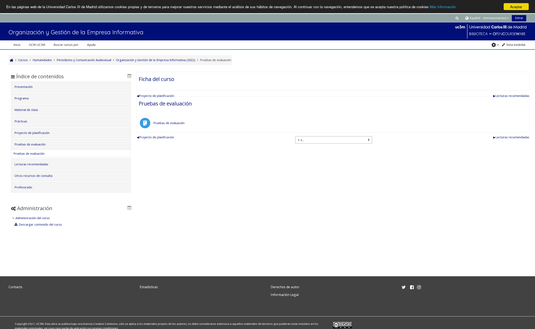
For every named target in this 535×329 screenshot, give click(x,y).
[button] (457, 18)
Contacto (15, 287)
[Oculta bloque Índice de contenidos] (129, 76)
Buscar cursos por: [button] (66, 45)
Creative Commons (105, 324)
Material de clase (26, 110)
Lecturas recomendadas (511, 96)
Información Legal (285, 294)
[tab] (70, 87)
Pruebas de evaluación (165, 103)
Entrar (519, 18)
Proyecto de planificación (155, 96)
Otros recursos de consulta (33, 176)
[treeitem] (71, 221)
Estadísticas (149, 287)
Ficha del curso (156, 78)
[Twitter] (13, 305)
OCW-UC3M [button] (37, 45)
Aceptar (516, 6)
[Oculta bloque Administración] (129, 208)
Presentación (23, 87)
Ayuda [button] (91, 45)
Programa (21, 98)
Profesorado (23, 187)
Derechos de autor (285, 287)
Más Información (443, 6)
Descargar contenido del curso (40, 224)
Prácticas (20, 121)
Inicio (16, 45)
